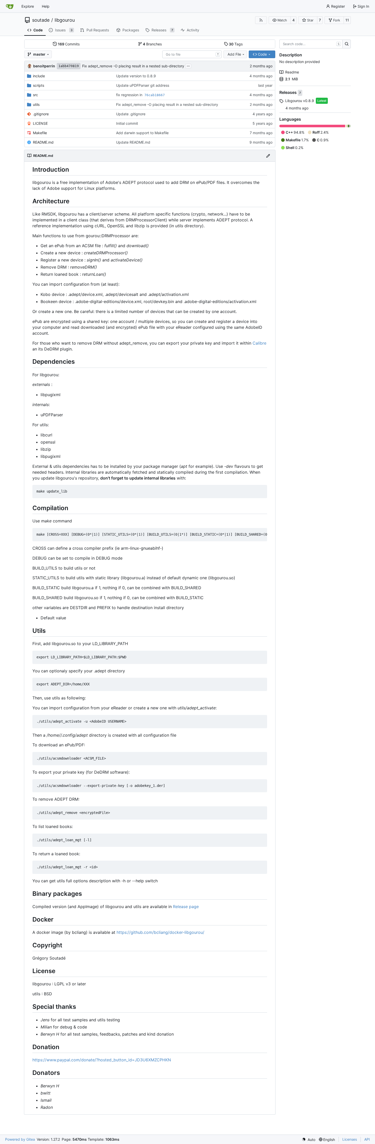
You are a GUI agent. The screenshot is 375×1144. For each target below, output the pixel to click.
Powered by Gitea (20, 1139)
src (35, 95)
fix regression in (129, 95)
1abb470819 (68, 66)
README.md (43, 142)
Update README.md (133, 142)
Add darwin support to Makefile (142, 133)
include (39, 76)
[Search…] (346, 44)
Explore (27, 6)
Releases (288, 92)
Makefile (40, 133)
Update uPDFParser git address (142, 85)
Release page (186, 906)
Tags (236, 44)
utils (36, 104)
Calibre (259, 343)
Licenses (349, 1139)
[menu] (308, 1139)
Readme (292, 72)
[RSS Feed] (261, 20)
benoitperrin (44, 66)
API (367, 1139)
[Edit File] (268, 156)
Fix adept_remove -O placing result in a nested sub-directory (133, 66)
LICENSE (40, 123)
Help (45, 6)
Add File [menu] (234, 54)
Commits (69, 44)
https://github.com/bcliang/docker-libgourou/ (160, 932)
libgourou (65, 20)
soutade (40, 20)
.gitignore (41, 114)
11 (347, 20)
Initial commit (127, 123)
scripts (38, 85)
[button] (280, 20)
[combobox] (192, 54)
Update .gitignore (130, 114)
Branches (152, 44)
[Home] (10, 6)
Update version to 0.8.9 (136, 76)
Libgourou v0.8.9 (299, 100)
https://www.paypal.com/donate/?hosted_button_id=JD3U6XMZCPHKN (101, 1059)
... (188, 65)
